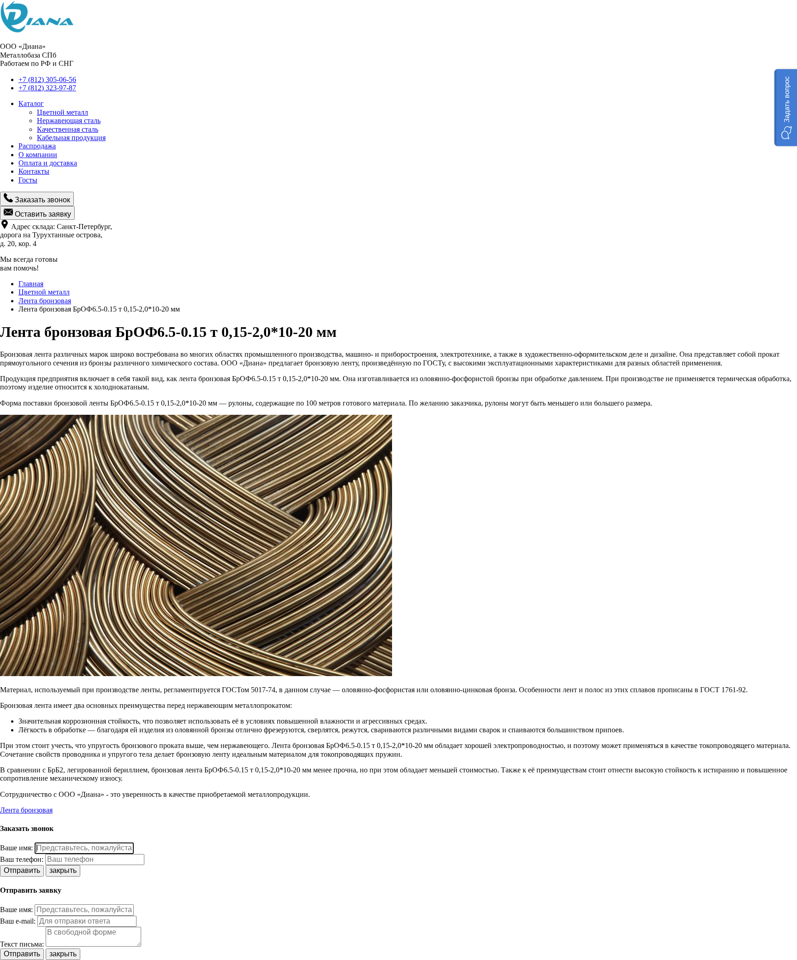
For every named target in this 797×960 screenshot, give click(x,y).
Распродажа (37, 146)
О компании (37, 155)
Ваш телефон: (21, 859)
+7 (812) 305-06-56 (47, 79)
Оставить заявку (42, 214)
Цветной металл (62, 112)
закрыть (63, 870)
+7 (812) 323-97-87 (47, 88)
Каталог (31, 103)
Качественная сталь (67, 129)
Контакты (33, 171)
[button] (785, 107)
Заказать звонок (41, 200)
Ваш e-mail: (18, 921)
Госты (27, 180)
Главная (30, 284)
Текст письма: (22, 944)
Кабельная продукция (71, 137)
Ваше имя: (16, 848)
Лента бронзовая (44, 301)
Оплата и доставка (47, 163)
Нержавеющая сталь (69, 120)
